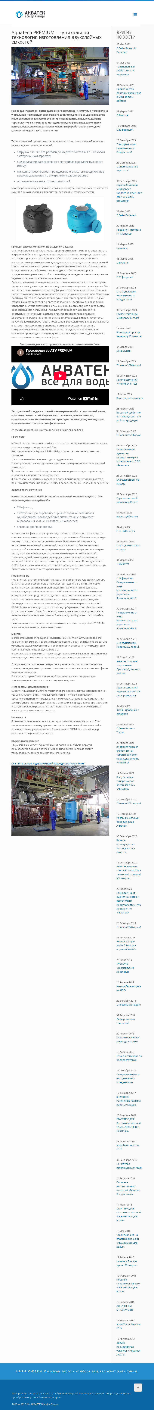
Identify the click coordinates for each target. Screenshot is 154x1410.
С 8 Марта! (122, 564)
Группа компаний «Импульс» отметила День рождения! (128, 691)
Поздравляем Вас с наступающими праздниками (127, 1078)
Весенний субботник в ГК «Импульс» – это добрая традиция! (128, 416)
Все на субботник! (127, 516)
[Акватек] (50, 14)
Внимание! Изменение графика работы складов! (128, 1100)
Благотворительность (129, 398)
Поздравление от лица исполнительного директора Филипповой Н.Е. (127, 620)
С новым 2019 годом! (128, 1004)
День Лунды (123, 350)
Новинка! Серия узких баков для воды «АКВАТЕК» (126, 945)
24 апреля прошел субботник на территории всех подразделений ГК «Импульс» (127, 754)
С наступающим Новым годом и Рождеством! (126, 148)
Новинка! (122, 248)
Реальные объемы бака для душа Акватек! (127, 821)
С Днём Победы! (126, 215)
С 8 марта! (122, 115)
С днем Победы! (125, 531)
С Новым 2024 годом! (128, 365)
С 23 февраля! (124, 129)
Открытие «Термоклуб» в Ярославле (125, 967)
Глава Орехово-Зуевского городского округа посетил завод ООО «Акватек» (128, 457)
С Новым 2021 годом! (128, 803)
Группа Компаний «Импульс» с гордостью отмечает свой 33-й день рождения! (129, 192)
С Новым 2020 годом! (128, 927)
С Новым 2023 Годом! (128, 435)
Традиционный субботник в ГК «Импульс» (125, 70)
